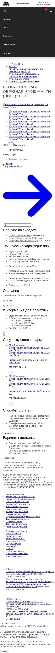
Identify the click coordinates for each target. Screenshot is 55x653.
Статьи (9, 548)
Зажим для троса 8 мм (17, 511)
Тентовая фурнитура (16, 524)
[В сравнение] (11, 144)
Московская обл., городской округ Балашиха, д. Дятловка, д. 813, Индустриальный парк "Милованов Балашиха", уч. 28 (30, 584)
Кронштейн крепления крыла (20, 496)
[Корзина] (50, 11)
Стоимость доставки (16, 531)
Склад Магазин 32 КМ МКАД (23, 240)
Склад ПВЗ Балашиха (20, 235)
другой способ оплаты (38, 634)
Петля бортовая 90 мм (17, 501)
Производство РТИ (15, 541)
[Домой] (6, 3)
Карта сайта (12, 546)
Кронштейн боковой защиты (20, 499)
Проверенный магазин (17, 553)
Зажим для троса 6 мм (17, 509)
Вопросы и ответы (15, 538)
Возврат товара (14, 536)
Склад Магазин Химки (20, 238)
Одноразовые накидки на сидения (23, 516)
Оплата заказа (13, 533)
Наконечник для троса (17, 506)
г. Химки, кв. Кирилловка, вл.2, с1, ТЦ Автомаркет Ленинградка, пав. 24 (24, 602)
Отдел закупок (13, 543)
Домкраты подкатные (16, 526)
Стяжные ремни (14, 521)
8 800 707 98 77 (44, 2)
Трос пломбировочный (17, 519)
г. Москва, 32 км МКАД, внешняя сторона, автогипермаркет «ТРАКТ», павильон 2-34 (27, 612)
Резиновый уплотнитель (18, 504)
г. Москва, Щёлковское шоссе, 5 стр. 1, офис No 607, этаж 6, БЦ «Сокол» (30, 572)
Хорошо (4, 651)
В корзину (8, 164)
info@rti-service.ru (44, 5)
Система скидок (14, 556)
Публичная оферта (15, 551)
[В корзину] (30, 369)
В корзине (12, 166)
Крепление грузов (15, 494)
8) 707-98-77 (25, 487)
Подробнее (8, 433)
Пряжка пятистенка (15, 514)
